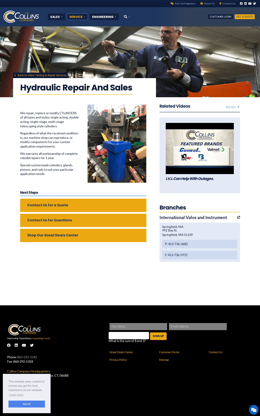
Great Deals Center (121, 352)
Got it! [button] (27, 404)
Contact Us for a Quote (47, 205)
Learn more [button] (16, 394)
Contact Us (216, 352)
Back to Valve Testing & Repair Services (41, 75)
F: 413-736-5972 (176, 255)
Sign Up (158, 336)
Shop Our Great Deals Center (52, 235)
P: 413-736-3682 (176, 244)
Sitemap (164, 359)
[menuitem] (56, 16)
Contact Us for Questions (49, 220)
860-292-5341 (27, 357)
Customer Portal (169, 352)
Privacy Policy (118, 359)
